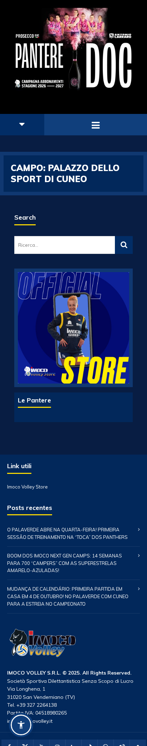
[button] (21, 725)
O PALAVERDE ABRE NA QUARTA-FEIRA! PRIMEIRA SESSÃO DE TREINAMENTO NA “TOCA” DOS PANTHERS (67, 533)
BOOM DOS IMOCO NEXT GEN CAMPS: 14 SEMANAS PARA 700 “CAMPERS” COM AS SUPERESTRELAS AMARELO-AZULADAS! (64, 563)
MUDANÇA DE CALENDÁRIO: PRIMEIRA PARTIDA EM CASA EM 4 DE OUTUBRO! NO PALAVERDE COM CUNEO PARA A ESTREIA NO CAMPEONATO (67, 596)
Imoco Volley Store (27, 487)
